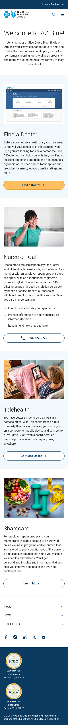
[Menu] (62, 14)
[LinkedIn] (24, 638)
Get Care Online (41, 456)
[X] (34, 638)
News (8, 615)
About (8, 606)
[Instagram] (15, 638)
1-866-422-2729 (36, 338)
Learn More (31, 583)
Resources (12, 624)
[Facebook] (6, 638)
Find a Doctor (31, 185)
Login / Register (51, 4)
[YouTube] (43, 638)
